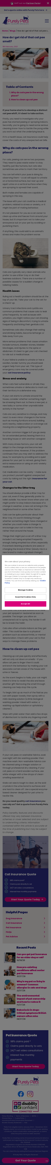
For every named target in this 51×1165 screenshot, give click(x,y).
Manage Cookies (25, 590)
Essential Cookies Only (25, 597)
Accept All (25, 604)
